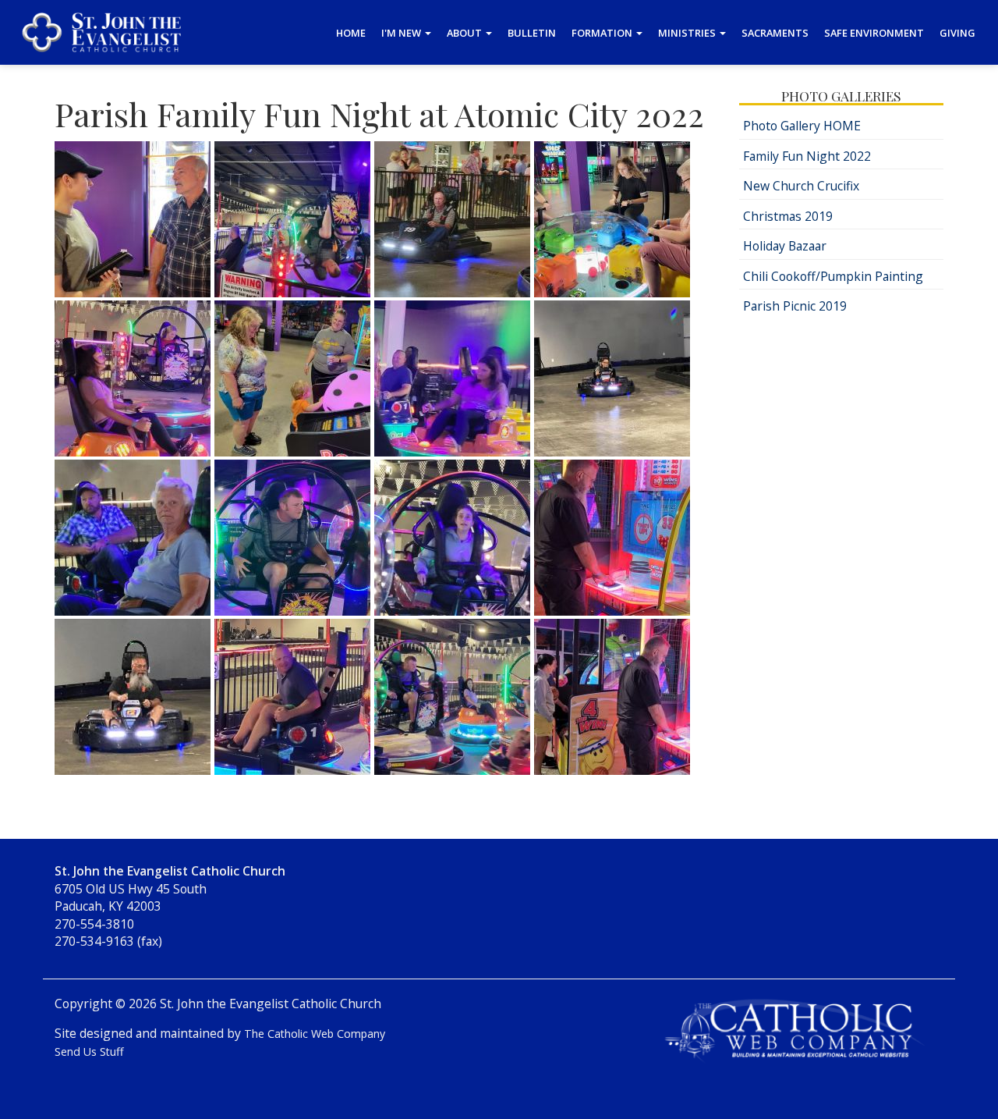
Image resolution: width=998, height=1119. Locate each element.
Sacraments (775, 33)
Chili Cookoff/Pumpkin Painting (833, 276)
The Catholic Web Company (314, 1033)
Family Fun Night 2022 (807, 156)
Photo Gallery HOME (802, 125)
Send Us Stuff (89, 1051)
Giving (957, 33)
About (465, 33)
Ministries (688, 33)
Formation (603, 33)
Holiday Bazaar (784, 245)
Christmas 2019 (788, 216)
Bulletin (532, 33)
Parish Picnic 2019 (795, 305)
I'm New (402, 33)
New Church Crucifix (801, 185)
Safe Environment (874, 33)
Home (351, 33)
